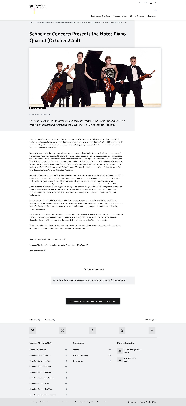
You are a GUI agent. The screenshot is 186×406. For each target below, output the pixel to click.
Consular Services (120, 16)
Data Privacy (33, 402)
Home (31, 22)
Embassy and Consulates (100, 16)
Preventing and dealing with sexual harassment (90, 402)
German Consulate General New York (67, 22)
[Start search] (155, 9)
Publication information (47, 402)
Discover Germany (137, 16)
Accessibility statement (65, 402)
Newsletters (152, 16)
